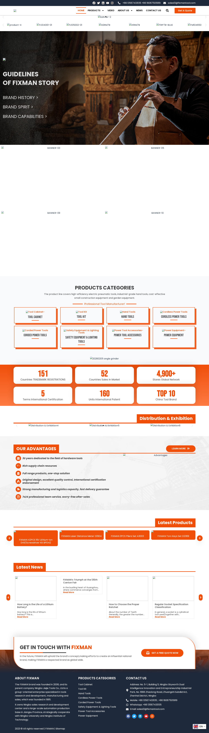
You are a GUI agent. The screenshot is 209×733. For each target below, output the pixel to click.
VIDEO (110, 10)
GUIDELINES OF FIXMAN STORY (31, 78)
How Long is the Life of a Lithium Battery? (29, 606)
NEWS (139, 10)
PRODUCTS (94, 10)
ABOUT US (123, 10)
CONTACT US (153, 10)
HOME (81, 10)
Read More (16, 617)
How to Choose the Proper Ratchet (118, 606)
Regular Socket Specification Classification (165, 606)
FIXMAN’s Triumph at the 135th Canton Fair (74, 581)
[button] (167, 10)
